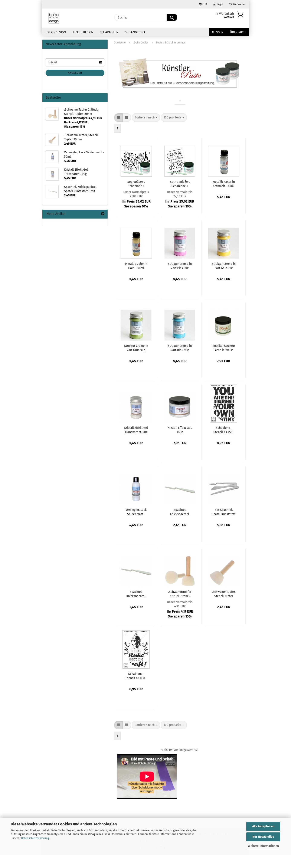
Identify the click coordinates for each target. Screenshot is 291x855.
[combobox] (146, 117)
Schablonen (109, 32)
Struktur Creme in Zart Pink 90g (180, 265)
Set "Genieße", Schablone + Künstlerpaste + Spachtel (179, 183)
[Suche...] (172, 17)
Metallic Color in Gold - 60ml (136, 265)
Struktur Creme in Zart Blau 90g (180, 347)
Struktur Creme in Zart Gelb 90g (224, 265)
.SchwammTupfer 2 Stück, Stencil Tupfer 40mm (179, 593)
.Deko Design (56, 32)
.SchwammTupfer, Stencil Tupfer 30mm (223, 593)
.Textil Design (82, 32)
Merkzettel (239, 4)
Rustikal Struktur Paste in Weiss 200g (223, 347)
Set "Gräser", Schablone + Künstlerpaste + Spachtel (136, 183)
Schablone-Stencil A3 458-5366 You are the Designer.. (223, 429)
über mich (238, 32)
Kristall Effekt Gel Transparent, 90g (136, 429)
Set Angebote (135, 32)
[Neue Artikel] (102, 214)
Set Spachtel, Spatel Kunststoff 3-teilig (223, 511)
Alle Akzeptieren (263, 826)
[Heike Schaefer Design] (53, 18)
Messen (217, 32)
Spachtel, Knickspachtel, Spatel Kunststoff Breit (180, 511)
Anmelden (75, 72)
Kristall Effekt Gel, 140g (180, 429)
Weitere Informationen (263, 846)
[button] (118, 117)
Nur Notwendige (263, 837)
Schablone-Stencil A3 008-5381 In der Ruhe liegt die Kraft (136, 675)
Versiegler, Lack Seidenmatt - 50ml (136, 511)
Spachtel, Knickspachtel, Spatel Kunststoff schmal (136, 593)
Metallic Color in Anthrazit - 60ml (224, 183)
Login (219, 4)
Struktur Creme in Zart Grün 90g (136, 347)
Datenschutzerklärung (35, 838)
